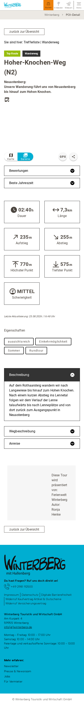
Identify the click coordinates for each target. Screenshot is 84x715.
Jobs (7, 676)
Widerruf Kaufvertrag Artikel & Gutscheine (33, 599)
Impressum (11, 595)
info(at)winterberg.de (18, 627)
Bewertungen (18, 171)
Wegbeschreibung (22, 431)
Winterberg (51, 15)
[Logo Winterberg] (16, 5)
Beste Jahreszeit (21, 183)
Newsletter (11, 666)
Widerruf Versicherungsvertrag (26, 603)
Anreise (14, 443)
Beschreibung (19, 375)
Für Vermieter (13, 681)
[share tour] (73, 157)
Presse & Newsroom (17, 671)
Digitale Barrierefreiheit (56, 595)
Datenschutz (30, 595)
